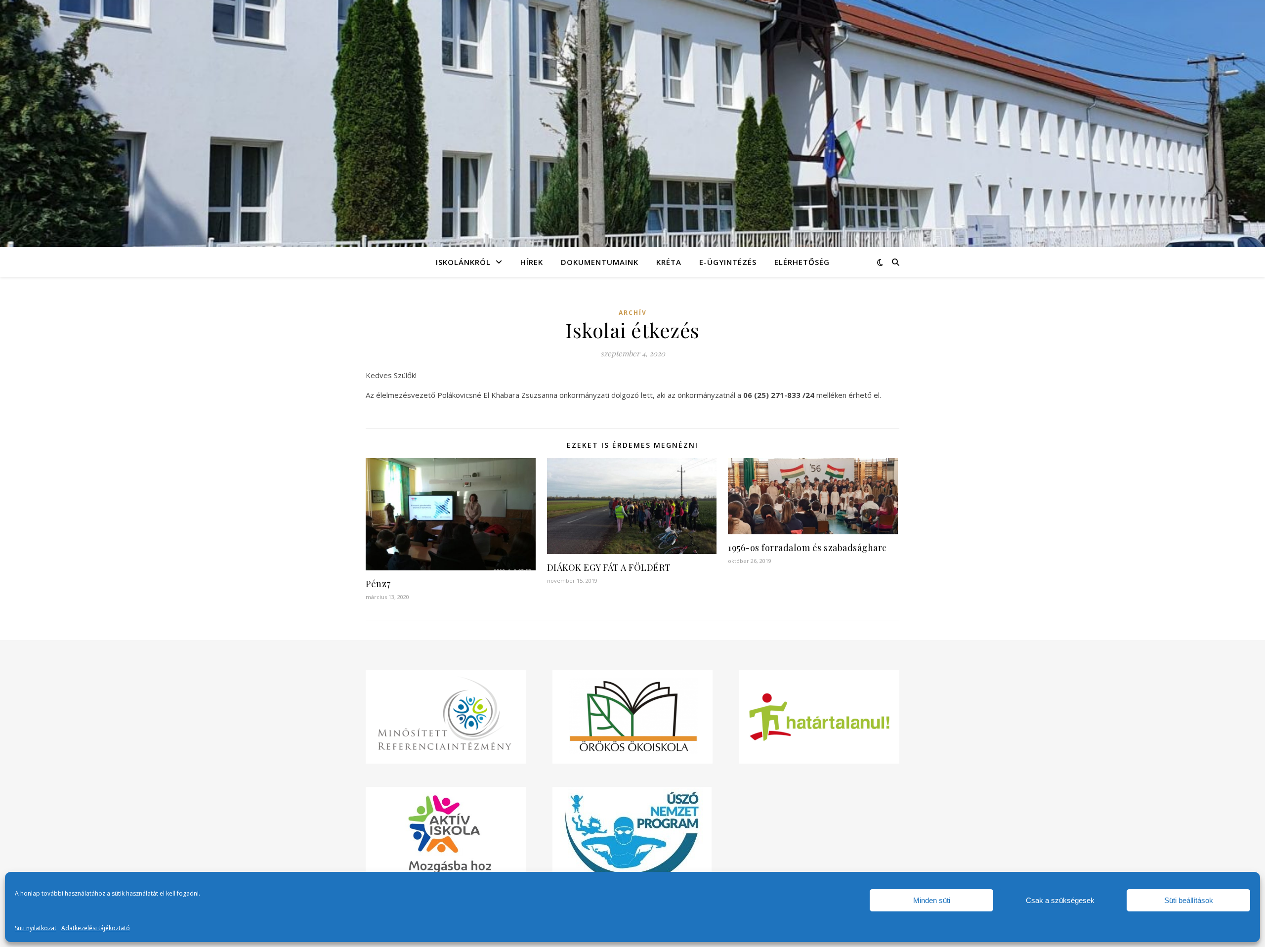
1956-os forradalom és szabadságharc (807, 548)
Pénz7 (378, 584)
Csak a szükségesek (1060, 900)
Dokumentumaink (599, 262)
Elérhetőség (802, 262)
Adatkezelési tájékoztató (95, 928)
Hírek (531, 262)
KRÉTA (668, 262)
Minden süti (931, 900)
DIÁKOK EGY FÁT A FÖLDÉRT (609, 567)
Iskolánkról (463, 262)
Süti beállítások (1188, 900)
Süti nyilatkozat (35, 928)
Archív (633, 312)
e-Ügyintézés (728, 262)
